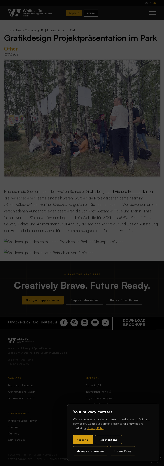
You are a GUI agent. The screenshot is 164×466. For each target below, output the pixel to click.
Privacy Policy (95, 428)
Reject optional (108, 439)
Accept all (83, 439)
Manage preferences (90, 450)
